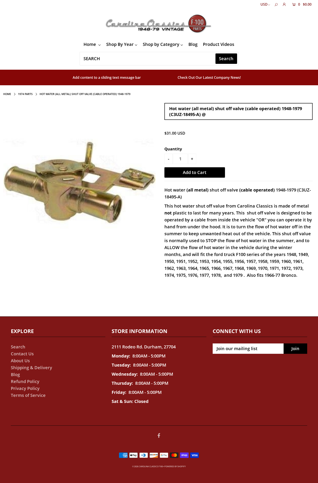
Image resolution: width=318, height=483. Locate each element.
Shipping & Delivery (31, 367)
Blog (193, 44)
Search (18, 347)
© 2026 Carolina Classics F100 (147, 466)
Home (90, 44)
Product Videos (218, 44)
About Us (20, 361)
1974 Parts (25, 94)
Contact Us (22, 354)
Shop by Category (161, 44)
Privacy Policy (25, 388)
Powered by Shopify (175, 466)
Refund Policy (25, 381)
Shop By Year (120, 44)
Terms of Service (28, 395)
